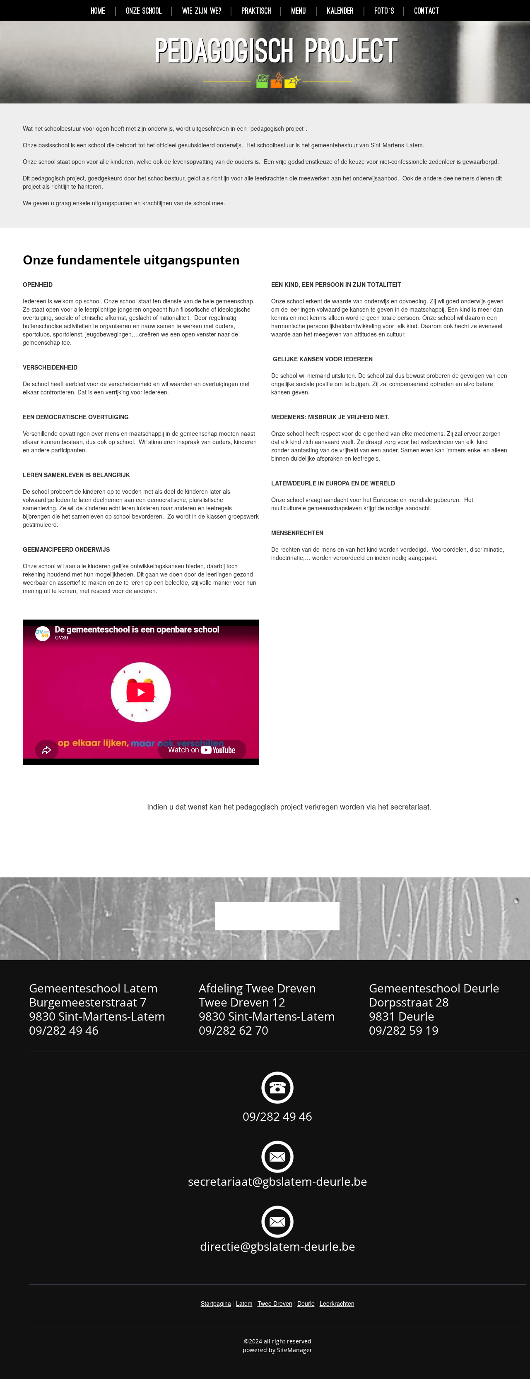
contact (426, 10)
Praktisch (256, 10)
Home (98, 10)
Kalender (340, 10)
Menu (299, 10)
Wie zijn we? (202, 10)
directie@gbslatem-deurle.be (277, 1246)
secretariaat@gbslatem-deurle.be (277, 1181)
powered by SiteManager (277, 1350)
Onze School (144, 10)
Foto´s (384, 10)
